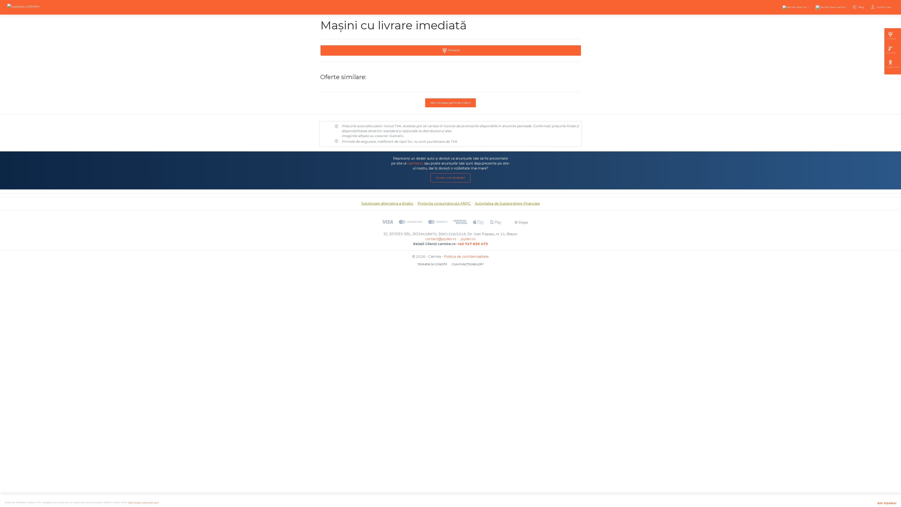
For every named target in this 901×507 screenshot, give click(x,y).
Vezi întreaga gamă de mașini (450, 102)
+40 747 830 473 (472, 244)
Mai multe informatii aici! (143, 502)
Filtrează (453, 50)
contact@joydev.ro (440, 239)
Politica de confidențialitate (466, 256)
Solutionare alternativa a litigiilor (388, 203)
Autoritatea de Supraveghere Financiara (507, 203)
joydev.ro (468, 239)
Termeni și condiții (432, 264)
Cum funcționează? (468, 264)
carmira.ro (415, 163)
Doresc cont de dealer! (450, 177)
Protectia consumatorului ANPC (444, 203)
